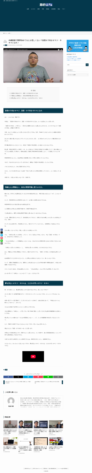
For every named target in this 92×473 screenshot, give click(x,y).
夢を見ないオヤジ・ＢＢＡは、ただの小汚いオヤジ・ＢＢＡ (27, 98)
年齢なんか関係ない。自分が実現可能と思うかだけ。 (25, 95)
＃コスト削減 (73, 60)
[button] (8, 377)
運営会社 (45, 468)
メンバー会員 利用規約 (62, 468)
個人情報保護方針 (52, 468)
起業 (6, 45)
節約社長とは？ (28, 468)
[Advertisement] (46, 21)
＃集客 (68, 60)
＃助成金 (79, 58)
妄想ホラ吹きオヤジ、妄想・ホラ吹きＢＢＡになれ (25, 93)
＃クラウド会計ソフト (72, 58)
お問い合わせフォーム (37, 468)
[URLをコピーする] (58, 377)
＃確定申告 (74, 56)
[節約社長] (46, 4)
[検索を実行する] (87, 64)
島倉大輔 (11, 406)
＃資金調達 (69, 56)
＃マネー (78, 60)
